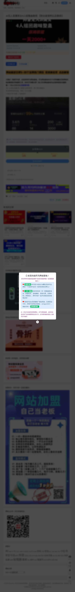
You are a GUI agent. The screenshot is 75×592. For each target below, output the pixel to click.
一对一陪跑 (28, 291)
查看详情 (35, 306)
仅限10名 (28, 284)
